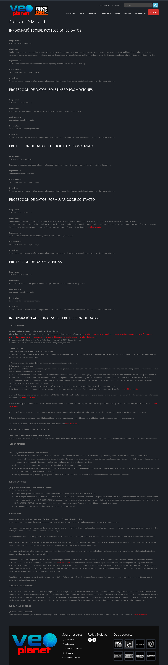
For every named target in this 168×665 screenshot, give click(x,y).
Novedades (71, 13)
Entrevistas (140, 13)
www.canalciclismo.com (109, 334)
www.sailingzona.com (17, 337)
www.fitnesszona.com (128, 334)
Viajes (117, 13)
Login (153, 12)
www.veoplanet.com (69, 337)
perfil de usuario (28, 398)
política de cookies (140, 614)
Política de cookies (72, 657)
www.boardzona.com (35, 337)
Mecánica (92, 13)
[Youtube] (94, 640)
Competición (105, 13)
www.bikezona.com (91, 334)
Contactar (117, 5)
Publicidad (69, 639)
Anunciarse (104, 5)
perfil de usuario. (94, 227)
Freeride (127, 13)
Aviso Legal (69, 644)
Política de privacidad (73, 648)
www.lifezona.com (145, 334)
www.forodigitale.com (87, 337)
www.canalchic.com (52, 337)
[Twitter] (90, 640)
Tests (81, 13)
